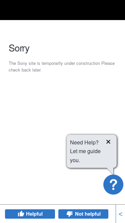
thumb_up (20, 214)
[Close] (108, 142)
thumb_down (69, 214)
